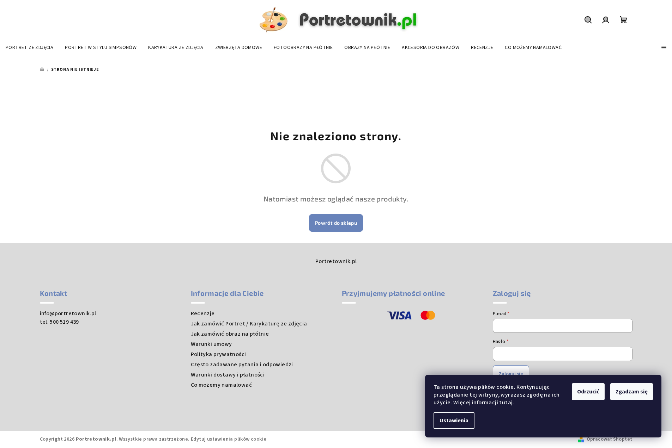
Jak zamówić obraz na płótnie (230, 334)
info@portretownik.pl (68, 313)
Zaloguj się (511, 374)
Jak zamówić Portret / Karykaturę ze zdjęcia (249, 324)
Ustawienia (454, 420)
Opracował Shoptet (609, 439)
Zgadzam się (632, 392)
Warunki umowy (211, 344)
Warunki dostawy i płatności (228, 375)
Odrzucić (588, 392)
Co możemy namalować (221, 385)
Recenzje (203, 313)
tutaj (506, 402)
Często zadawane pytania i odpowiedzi (242, 364)
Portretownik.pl (336, 261)
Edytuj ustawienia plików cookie (228, 439)
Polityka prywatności (218, 354)
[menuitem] (29, 47)
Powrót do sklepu (336, 223)
